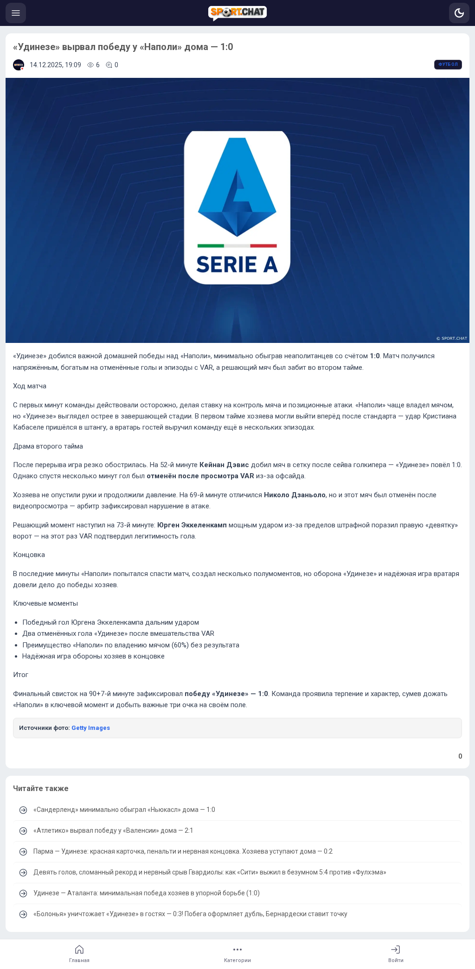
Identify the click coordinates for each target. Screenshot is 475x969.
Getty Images (90, 727)
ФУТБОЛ (448, 64)
